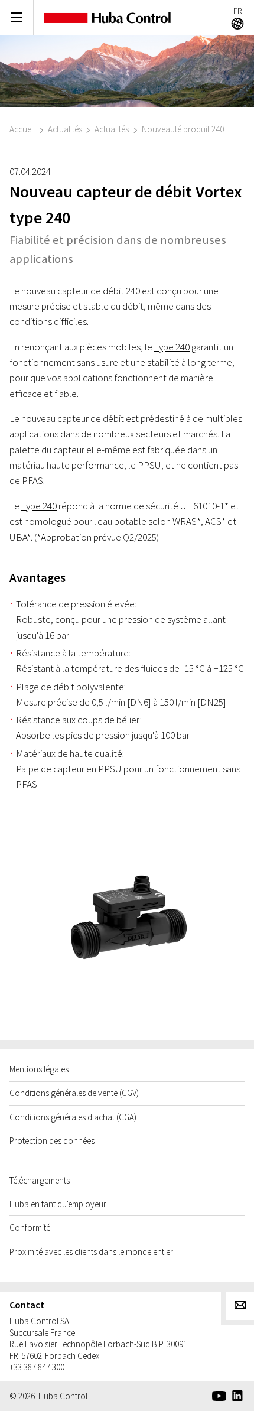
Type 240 (172, 346)
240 (133, 290)
